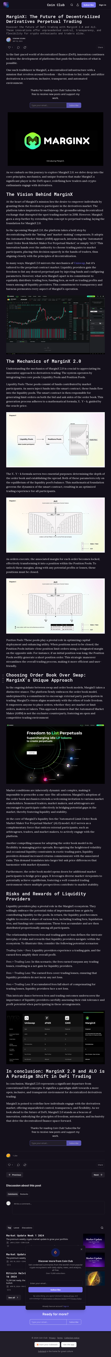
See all (11, 1297)
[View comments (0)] (18, 47)
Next (96, 1174)
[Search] (71, 5)
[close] (81, 1249)
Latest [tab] (16, 1228)
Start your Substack (48, 1344)
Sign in (102, 4)
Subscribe (89, 4)
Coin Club (25, 1243)
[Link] (2, 194)
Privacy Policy (76, 1298)
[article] (55, 1241)
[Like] (8, 1246)
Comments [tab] (12, 1194)
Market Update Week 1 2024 (25, 1235)
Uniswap (79, 263)
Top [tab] (9, 1228)
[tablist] (18, 1194)
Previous (16, 1174)
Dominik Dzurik (19, 38)
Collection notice (71, 1338)
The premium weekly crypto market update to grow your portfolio (37, 1239)
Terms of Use (68, 1296)
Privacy (52, 1338)
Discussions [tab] (27, 1228)
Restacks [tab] (24, 1194)
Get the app (68, 1344)
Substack (42, 1351)
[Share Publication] (77, 5)
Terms (60, 1338)
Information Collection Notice (55, 1298)
